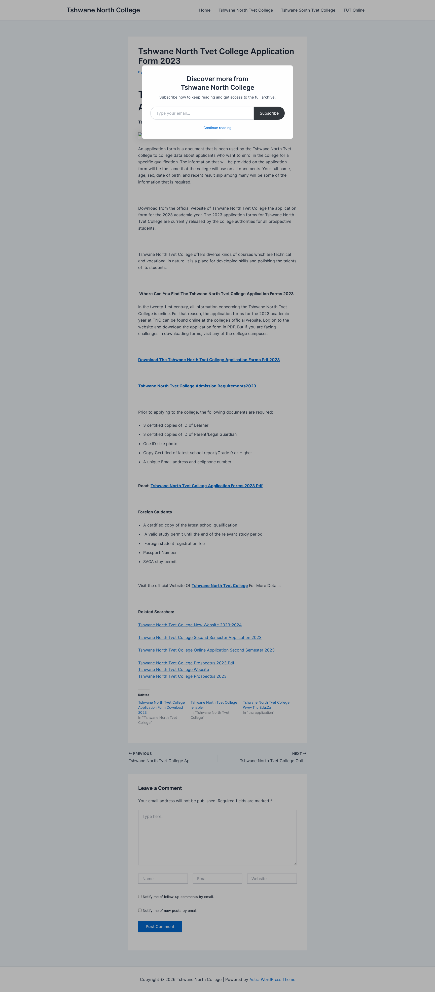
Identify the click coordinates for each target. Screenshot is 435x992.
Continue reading (217, 128)
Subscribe (269, 113)
